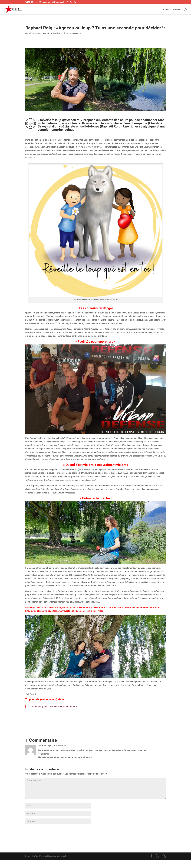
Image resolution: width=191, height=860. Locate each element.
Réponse (158, 748)
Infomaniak (61, 856)
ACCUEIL (166, 9)
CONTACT (177, 9)
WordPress (39, 856)
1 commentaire (75, 33)
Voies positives (61, 33)
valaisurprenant (35, 33)
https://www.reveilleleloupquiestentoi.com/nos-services (77, 611)
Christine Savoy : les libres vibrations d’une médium (53, 706)
